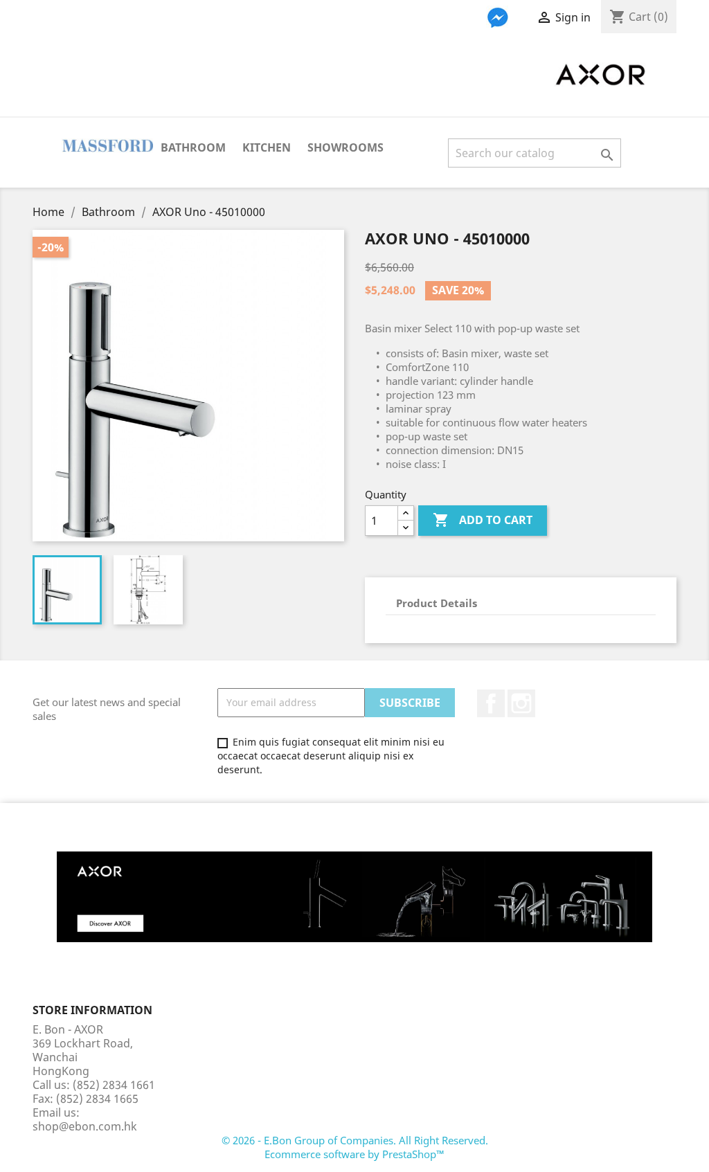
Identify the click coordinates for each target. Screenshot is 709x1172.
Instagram (521, 703)
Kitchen (266, 147)
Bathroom (193, 147)
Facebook (491, 703)
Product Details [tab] (436, 603)
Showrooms (345, 147)
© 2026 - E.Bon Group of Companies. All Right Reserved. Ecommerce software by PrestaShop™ (355, 1147)
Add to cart (482, 520)
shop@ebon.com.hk (85, 1126)
